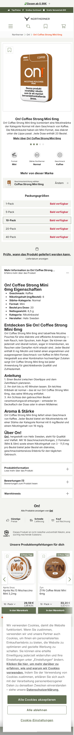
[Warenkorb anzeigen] (61, 26)
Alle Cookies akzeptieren (35, 699)
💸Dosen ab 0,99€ (34, 3)
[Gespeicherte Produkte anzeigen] (44, 26)
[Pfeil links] (4, 580)
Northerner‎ (16, 34)
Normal (36, 165)
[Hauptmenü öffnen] (10, 26)
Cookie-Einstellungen (35, 720)
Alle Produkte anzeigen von (36, 511)
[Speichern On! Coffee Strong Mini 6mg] (9, 50)
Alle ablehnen (35, 710)
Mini (14, 165)
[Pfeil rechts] (67, 580)
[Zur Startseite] (35, 18)
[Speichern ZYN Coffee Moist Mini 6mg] (37, 557)
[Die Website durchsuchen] (27, 26)
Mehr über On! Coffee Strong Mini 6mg (35, 139)
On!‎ (27, 34)
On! (6, 437)
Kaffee (57, 165)
